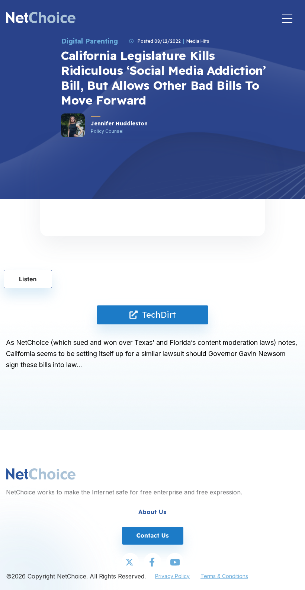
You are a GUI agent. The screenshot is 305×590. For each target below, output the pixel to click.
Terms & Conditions (224, 576)
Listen (28, 279)
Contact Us (152, 535)
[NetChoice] (41, 18)
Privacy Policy (172, 576)
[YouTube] (175, 562)
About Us (152, 512)
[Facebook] (152, 562)
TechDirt (157, 315)
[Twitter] (130, 562)
